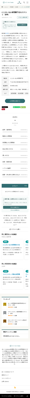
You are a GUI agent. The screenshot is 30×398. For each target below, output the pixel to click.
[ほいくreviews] (8, 2)
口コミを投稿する (15, 210)
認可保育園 (13, 93)
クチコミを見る (7, 396)
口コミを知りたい (22, 24)
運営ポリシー (5, 375)
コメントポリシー (6, 378)
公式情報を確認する (15, 101)
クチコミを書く (19, 396)
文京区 (7, 33)
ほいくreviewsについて (8, 371)
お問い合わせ (5, 381)
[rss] (15, 387)
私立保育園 (20, 93)
